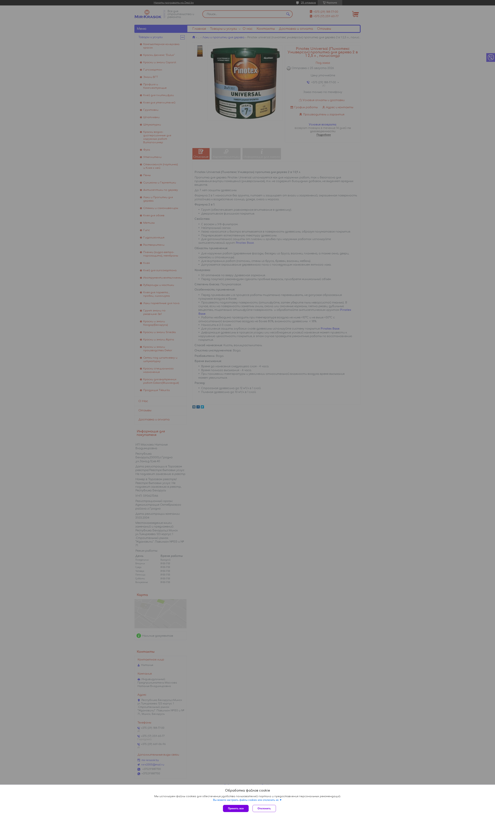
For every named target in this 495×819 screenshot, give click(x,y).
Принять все (236, 808)
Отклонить (264, 808)
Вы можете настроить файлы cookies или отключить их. (246, 800)
